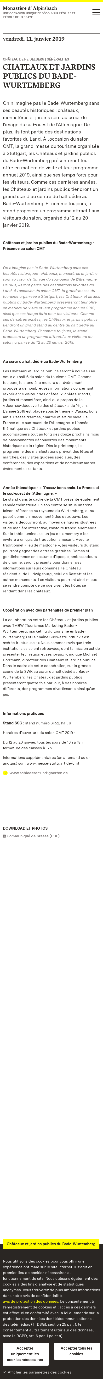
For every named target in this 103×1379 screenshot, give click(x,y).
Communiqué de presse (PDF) (33, 836)
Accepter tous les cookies (76, 1351)
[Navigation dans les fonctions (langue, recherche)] (96, 12)
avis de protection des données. (31, 1301)
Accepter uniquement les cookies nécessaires (25, 1354)
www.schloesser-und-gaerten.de (39, 773)
